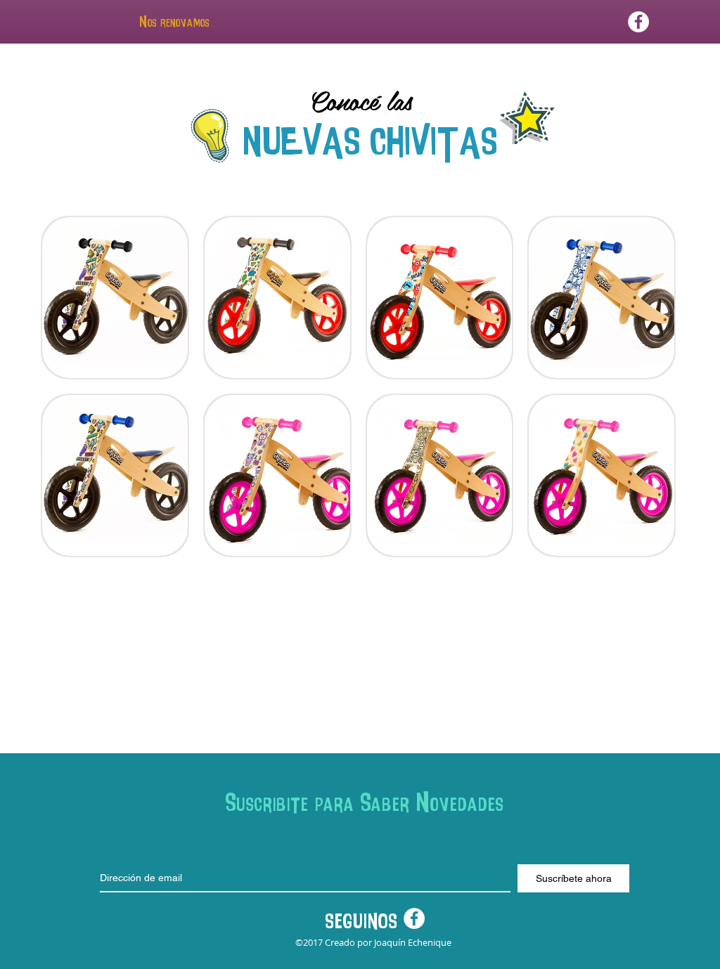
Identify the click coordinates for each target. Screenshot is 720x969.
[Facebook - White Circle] (638, 21)
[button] (115, 297)
